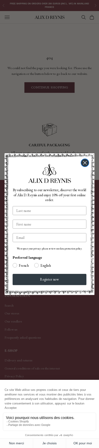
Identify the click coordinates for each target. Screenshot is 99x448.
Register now (49, 279)
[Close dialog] (85, 163)
